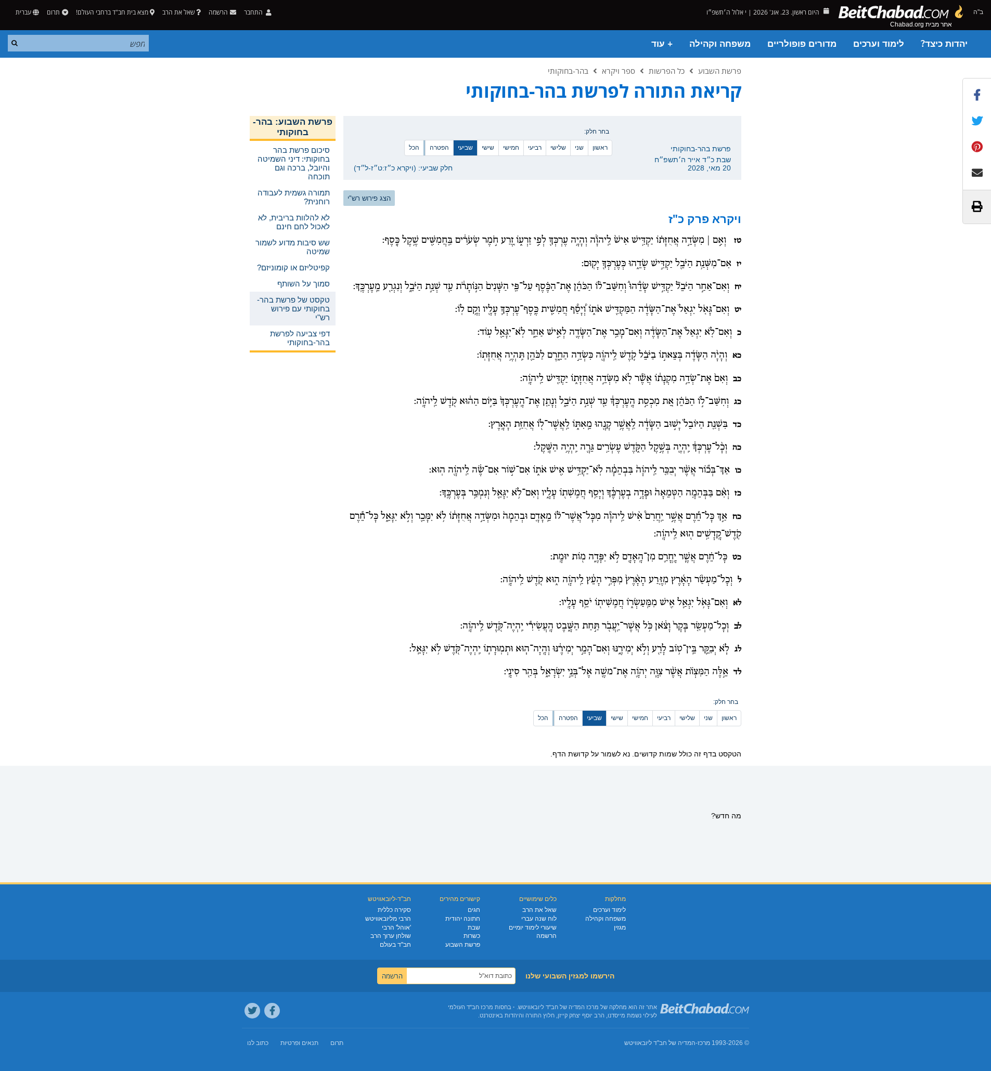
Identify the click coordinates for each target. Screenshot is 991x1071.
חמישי (511, 147)
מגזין (620, 927)
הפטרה (439, 147)
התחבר (254, 12)
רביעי (535, 147)
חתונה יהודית (462, 918)
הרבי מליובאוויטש (388, 918)
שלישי (558, 147)
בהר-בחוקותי (568, 71)
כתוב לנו (257, 1043)
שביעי (465, 147)
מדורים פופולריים (801, 44)
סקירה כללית (394, 909)
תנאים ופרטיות (299, 1043)
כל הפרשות (667, 71)
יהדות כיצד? (944, 44)
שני (579, 147)
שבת (474, 927)
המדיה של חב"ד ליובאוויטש (660, 1043)
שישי (488, 147)
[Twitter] (252, 1010)
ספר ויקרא (618, 71)
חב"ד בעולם (395, 944)
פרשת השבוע (719, 71)
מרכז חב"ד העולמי (470, 1007)
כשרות (472, 935)
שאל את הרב (178, 12)
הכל (414, 147)
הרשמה (546, 935)
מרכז (704, 1043)
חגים (474, 909)
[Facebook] (272, 1010)
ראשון (600, 147)
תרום (53, 12)
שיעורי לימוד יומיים (533, 927)
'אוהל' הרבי (396, 927)
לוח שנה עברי (539, 918)
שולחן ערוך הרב (390, 935)
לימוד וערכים (878, 44)
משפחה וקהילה (720, 44)
